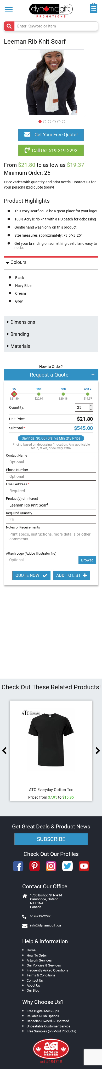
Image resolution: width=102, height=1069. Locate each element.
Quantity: (16, 407)
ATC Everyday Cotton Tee (51, 789)
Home (31, 950)
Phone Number (17, 470)
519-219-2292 (40, 916)
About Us (33, 985)
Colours (18, 262)
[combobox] (51, 26)
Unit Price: (17, 419)
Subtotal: (17, 428)
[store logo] (51, 10)
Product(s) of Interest (22, 499)
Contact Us (35, 980)
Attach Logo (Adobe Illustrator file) (31, 553)
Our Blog (33, 990)
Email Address (17, 484)
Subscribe (51, 839)
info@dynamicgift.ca (45, 925)
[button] (39, 121)
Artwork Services (39, 960)
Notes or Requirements (23, 527)
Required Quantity (19, 513)
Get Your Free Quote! (56, 134)
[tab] (51, 263)
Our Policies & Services (44, 965)
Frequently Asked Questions (47, 970)
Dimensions (22, 322)
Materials (20, 346)
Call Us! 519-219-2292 (54, 150)
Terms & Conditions (41, 975)
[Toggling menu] (9, 9)
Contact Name (16, 455)
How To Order (37, 955)
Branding (19, 334)
